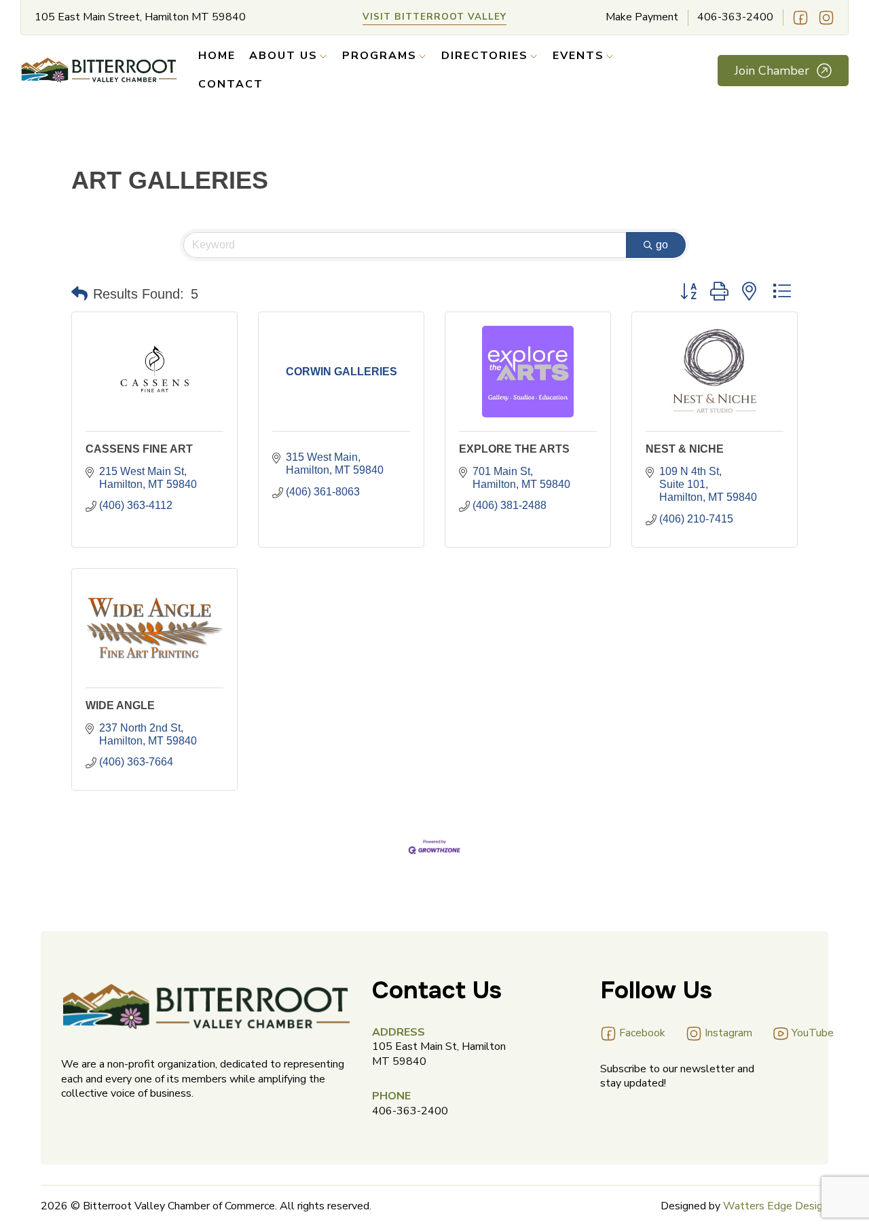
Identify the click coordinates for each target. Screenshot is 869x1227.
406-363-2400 (735, 17)
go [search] (662, 244)
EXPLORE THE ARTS (514, 449)
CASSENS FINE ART (139, 449)
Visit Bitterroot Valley (434, 16)
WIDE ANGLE (120, 705)
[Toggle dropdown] (323, 56)
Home (217, 56)
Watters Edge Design (775, 1205)
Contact (230, 84)
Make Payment (642, 17)
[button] (79, 294)
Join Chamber (772, 70)
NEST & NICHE (685, 449)
